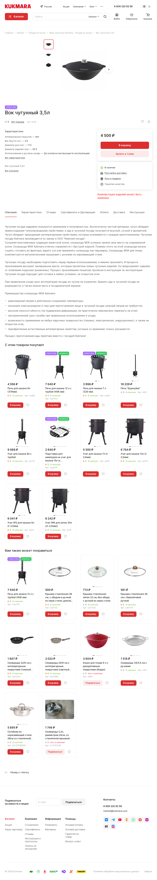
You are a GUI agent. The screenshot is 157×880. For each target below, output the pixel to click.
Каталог (10, 818)
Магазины (50, 829)
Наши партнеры (14, 829)
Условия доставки (75, 829)
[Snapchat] (106, 826)
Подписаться (73, 802)
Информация (53, 818)
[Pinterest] (147, 820)
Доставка (119, 212)
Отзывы (51, 212)
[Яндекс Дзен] (140, 820)
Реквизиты (51, 824)
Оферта (148, 871)
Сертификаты (32, 829)
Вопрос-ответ (73, 841)
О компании (31, 824)
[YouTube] (120, 820)
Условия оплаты (74, 824)
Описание (11, 212)
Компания (31, 818)
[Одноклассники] (127, 820)
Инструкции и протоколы (33, 840)
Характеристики (31, 212)
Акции (8, 824)
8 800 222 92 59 (123, 6)
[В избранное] (142, 121)
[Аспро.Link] (113, 826)
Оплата (104, 212)
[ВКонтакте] (106, 820)
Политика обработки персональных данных (116, 871)
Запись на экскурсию (31, 847)
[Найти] (105, 16)
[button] (109, 69)
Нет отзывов (17, 122)
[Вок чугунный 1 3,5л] (84, 69)
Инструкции (137, 212)
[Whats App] (133, 820)
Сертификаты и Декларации (78, 212)
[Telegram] (113, 820)
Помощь (70, 818)
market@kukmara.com (115, 810)
